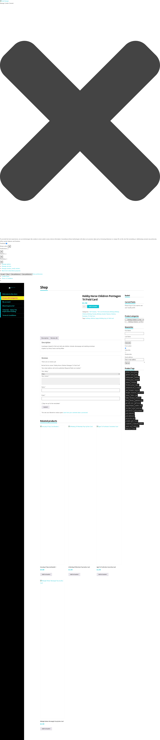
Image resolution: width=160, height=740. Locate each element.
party (133, 408)
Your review (45, 376)
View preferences (15, 274)
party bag (139, 408)
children (93, 318)
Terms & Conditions (7, 278)
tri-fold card (110, 318)
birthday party (129, 380)
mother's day (138, 405)
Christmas (133, 382)
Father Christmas (130, 398)
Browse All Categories (10, 298)
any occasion (134, 372)
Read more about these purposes (11, 271)
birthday (88, 318)
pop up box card (130, 418)
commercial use (130, 387)
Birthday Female (92, 314)
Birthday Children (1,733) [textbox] (134, 322)
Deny (7, 274)
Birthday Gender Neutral (103, 314)
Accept (3, 274)
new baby (128, 408)
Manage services (6, 266)
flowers (132, 400)
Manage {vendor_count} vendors (11, 268)
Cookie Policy (5, 276)
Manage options (6, 264)
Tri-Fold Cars (91, 316)
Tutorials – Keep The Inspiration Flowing (9, 310)
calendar (136, 380)
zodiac (134, 429)
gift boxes (137, 403)
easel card (140, 392)
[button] (80, 121)
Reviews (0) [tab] (54, 338)
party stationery (130, 413)
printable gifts (129, 421)
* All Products (92, 312)
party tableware (130, 416)
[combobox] (134, 322)
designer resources (131, 392)
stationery (136, 426)
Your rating (45, 371)
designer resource (134, 390)
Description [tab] (44, 338)
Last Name (128, 336)
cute (127, 390)
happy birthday (100, 318)
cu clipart (137, 387)
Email (43, 395)
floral (127, 400)
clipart (137, 385)
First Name (128, 330)
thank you (128, 429)
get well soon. (130, 403)
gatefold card (139, 400)
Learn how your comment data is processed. (75, 412)
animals (128, 372)
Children (113, 314)
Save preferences (27, 274)
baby (136, 374)
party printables (138, 411)
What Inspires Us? (8, 306)
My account (6, 302)
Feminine (84, 316)
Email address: (129, 357)
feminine (138, 398)
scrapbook (128, 423)
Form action (128, 346)
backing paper (129, 377)
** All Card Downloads (103, 312)
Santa (136, 421)
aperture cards (130, 374)
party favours (129, 411)
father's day (134, 395)
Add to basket (93, 306)
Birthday (112, 312)
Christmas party (130, 385)
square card (129, 426)
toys (105, 318)
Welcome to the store (9, 294)
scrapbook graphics (137, 423)
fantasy (128, 395)
